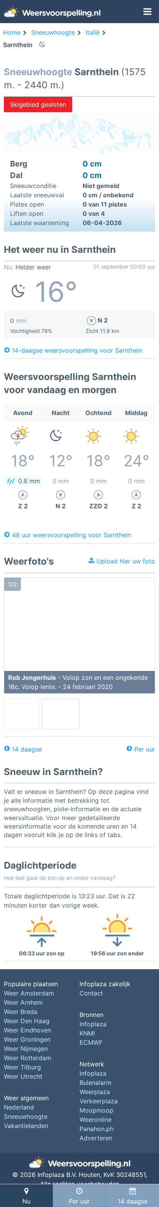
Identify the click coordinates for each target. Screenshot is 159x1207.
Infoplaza (93, 1024)
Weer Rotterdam (27, 1058)
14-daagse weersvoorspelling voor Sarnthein (77, 350)
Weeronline (96, 1119)
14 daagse (27, 749)
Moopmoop (96, 1110)
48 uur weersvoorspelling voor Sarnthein (71, 534)
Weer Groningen (27, 1039)
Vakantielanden (26, 1126)
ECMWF (91, 1042)
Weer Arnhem (23, 1002)
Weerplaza (95, 1092)
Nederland (19, 1107)
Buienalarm (96, 1082)
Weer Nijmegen (26, 1048)
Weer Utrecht (23, 1076)
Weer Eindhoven (27, 1030)
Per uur (144, 749)
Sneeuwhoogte (25, 1116)
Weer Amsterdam (29, 993)
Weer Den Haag (26, 1021)
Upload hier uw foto (125, 561)
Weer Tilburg (22, 1067)
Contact (91, 993)
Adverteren (96, 1138)
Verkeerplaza (99, 1101)
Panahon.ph (96, 1129)
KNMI (87, 1033)
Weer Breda (20, 1011)
